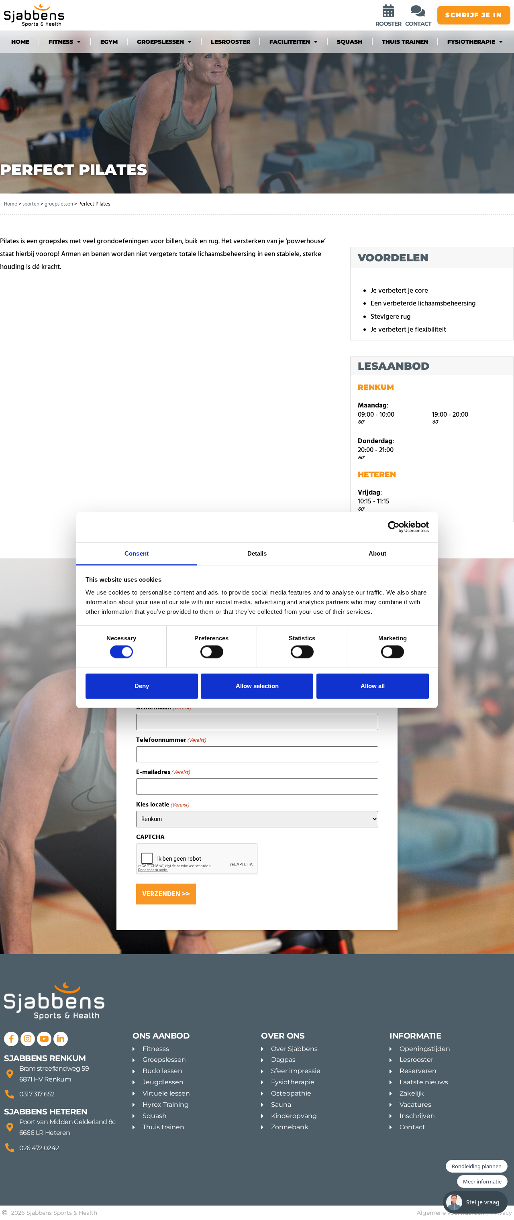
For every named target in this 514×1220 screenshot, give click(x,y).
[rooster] (388, 10)
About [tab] (377, 553)
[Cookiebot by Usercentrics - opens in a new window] (394, 527)
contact (418, 23)
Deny (142, 685)
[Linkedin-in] (60, 1039)
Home (20, 41)
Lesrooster (230, 41)
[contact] (418, 10)
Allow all (373, 685)
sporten (30, 204)
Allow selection (257, 685)
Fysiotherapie (471, 41)
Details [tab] (257, 553)
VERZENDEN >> (166, 894)
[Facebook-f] (11, 1039)
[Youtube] (44, 1039)
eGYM (109, 41)
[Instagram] (27, 1039)
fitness (61, 41)
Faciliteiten (289, 41)
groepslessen (160, 41)
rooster (388, 23)
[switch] (211, 651)
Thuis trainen (405, 41)
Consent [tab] (136, 553)
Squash (349, 41)
